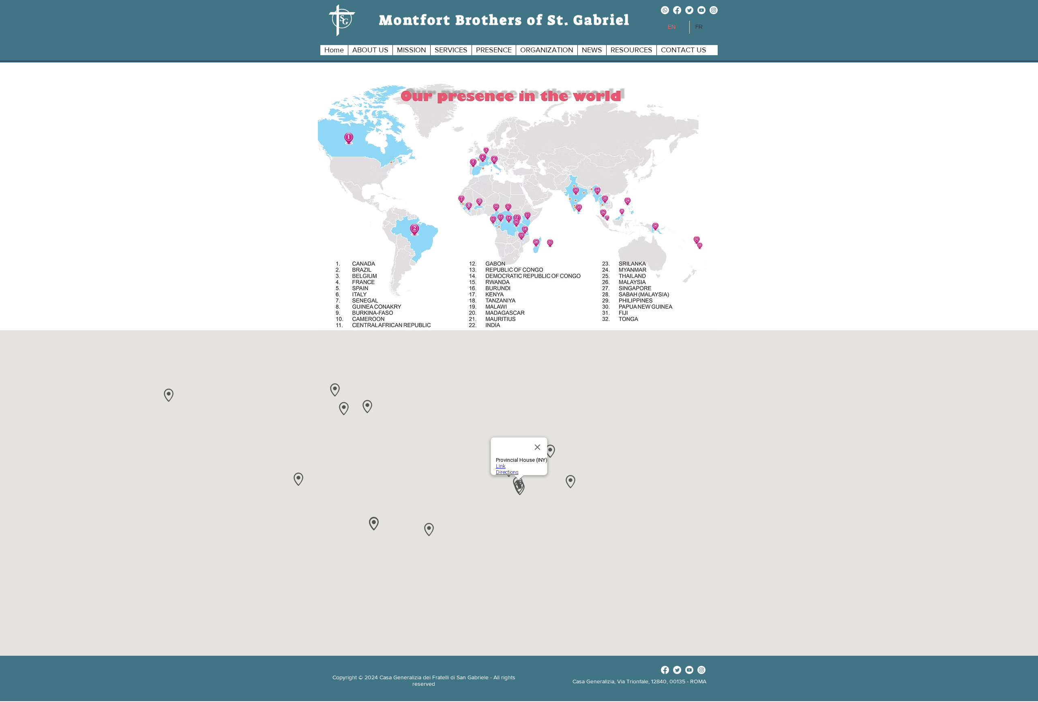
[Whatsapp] (665, 10)
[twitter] (689, 10)
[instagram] (714, 10)
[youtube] (701, 10)
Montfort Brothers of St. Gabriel (505, 20)
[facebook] (677, 10)
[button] (370, 50)
